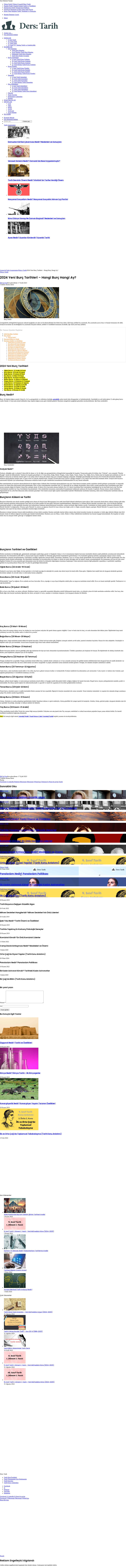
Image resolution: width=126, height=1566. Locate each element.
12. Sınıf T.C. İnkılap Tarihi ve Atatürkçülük (21, 45)
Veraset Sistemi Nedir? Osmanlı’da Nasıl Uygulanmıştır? (34, 161)
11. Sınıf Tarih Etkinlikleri (20, 89)
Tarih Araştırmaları (12, 270)
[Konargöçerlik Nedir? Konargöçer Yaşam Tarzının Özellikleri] (19, 1099)
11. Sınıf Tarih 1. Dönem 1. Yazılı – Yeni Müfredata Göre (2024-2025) (29, 1365)
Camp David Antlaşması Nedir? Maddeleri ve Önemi (31, 852)
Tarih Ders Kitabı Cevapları (20, 56)
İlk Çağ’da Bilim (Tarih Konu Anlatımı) (23, 895)
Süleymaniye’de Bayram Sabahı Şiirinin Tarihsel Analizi (24, 1214)
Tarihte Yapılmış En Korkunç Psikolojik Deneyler (28, 830)
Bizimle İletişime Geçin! (11, 14)
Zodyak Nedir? (12, 337)
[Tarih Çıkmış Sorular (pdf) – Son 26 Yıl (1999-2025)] (15, 1329)
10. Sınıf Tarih (12, 41)
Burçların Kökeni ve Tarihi (11, 339)
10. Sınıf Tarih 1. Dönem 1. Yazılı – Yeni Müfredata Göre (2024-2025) (29, 1382)
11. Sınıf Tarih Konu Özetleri (21, 72)
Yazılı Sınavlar (12, 95)
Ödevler (10, 93)
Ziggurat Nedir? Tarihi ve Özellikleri (16, 1042)
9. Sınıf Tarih (12, 40)
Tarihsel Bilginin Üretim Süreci (15, 1270)
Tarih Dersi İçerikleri (10, 1477)
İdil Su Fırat (3, 283)
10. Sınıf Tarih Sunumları (20, 79)
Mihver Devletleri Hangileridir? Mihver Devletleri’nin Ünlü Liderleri (38, 808)
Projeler (10, 98)
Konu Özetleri (12, 66)
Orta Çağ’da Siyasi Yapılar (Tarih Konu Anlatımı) (29, 862)
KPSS (10, 107)
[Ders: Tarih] (29, 29)
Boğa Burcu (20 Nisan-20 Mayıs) (17, 348)
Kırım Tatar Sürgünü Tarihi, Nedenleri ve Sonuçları (20, 11)
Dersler (7, 38)
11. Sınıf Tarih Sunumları (19, 80)
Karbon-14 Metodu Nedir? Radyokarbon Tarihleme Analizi (26, 1251)
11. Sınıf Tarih (12, 43)
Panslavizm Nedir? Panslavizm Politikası (16, 8)
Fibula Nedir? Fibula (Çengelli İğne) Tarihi (17, 4)
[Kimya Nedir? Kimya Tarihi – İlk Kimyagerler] (19, 1069)
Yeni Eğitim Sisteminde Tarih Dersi (17, 1348)
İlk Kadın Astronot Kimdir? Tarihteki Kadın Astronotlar (32, 884)
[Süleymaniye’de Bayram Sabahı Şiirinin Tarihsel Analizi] (15, 1212)
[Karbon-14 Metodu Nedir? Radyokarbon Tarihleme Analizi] (15, 1248)
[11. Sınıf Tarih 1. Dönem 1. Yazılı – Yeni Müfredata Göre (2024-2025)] (15, 1363)
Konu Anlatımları (13, 57)
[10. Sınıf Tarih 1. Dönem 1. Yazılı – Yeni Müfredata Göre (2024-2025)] (15, 1380)
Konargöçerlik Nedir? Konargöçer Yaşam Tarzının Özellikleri (27, 1103)
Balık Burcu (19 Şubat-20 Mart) (16, 345)
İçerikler (8, 47)
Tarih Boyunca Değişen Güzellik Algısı (22, 797)
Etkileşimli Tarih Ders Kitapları (21, 54)
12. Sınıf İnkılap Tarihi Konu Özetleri (23, 73)
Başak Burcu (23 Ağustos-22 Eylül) (17, 355)
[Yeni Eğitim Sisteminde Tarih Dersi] (15, 1346)
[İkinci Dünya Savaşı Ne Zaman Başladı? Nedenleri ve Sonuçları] (19, 214)
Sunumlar (11, 75)
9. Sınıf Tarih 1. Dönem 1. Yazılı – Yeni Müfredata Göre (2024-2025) (29, 1231)
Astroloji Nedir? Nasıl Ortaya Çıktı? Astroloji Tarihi (35, 716)
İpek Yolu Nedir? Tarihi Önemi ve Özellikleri (25, 819)
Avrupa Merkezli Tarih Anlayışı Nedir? (18, 1289)
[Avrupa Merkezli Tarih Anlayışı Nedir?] (15, 1287)
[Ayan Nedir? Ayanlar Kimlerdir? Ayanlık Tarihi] (19, 233)
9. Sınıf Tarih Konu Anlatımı (21, 59)
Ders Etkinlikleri (13, 84)
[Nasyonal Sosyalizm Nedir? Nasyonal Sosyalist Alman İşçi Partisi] (19, 195)
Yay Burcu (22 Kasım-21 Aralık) (16, 360)
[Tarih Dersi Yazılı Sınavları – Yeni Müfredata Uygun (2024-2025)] (15, 1310)
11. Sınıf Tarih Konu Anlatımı (21, 63)
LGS (9, 104)
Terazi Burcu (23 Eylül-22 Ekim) (16, 356)
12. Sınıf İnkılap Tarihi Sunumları (22, 82)
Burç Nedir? (7, 335)
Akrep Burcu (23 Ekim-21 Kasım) (17, 358)
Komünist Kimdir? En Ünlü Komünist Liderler (26, 841)
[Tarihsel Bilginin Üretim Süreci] (15, 1268)
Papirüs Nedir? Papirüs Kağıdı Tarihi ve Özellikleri (20, 6)
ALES (10, 109)
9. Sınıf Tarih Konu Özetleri (20, 68)
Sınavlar (8, 102)
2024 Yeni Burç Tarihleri (11, 334)
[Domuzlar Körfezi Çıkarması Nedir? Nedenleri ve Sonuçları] (19, 137)
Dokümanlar (10, 100)
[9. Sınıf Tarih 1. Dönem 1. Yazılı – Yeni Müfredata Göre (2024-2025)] (15, 1229)
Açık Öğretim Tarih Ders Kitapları (22, 52)
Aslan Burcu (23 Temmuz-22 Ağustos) (18, 353)
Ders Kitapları (12, 49)
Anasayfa (3, 270)
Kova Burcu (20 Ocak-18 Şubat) (16, 344)
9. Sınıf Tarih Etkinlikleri (19, 86)
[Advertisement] (63, 255)
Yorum (2, 1002)
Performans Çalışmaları (15, 96)
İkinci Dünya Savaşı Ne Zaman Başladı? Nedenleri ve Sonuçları (36, 218)
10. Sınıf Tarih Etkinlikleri (20, 88)
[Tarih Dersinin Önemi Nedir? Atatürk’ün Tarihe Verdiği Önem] (19, 176)
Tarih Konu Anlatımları (7, 856)
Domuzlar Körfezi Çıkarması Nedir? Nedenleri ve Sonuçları (35, 142)
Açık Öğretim (12, 112)
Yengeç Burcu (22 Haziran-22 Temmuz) (18, 352)
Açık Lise (11, 111)
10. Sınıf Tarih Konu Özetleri (21, 70)
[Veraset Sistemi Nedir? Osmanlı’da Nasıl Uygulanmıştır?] (19, 157)
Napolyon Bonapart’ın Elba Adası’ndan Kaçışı (18, 9)
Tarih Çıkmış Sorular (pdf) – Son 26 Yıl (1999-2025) (23, 1331)
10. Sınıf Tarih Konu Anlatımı (21, 61)
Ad (1, 1006)
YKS (9, 105)
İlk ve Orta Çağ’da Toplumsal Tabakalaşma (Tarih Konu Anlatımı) (31, 1133)
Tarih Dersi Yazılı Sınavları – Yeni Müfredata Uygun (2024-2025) (28, 1312)
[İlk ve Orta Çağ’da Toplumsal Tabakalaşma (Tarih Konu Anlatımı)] (19, 1129)
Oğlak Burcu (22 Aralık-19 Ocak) (17, 342)
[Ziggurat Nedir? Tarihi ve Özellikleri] (19, 1038)
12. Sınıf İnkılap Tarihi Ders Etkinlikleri (24, 91)
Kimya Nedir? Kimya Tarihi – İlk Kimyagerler (20, 1073)
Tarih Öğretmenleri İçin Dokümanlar (15, 1479)
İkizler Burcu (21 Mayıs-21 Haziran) (17, 350)
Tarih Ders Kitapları (18, 50)
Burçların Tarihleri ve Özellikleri (13, 341)
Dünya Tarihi (22, 270)
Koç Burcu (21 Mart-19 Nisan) (16, 347)
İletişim (7, 114)
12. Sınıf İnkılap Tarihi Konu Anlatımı (24, 65)
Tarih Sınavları (8, 1481)
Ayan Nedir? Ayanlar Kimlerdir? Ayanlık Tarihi (29, 237)
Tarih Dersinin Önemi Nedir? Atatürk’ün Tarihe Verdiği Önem (36, 180)
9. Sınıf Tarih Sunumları (19, 77)
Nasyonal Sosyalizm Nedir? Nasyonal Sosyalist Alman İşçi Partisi (38, 199)
